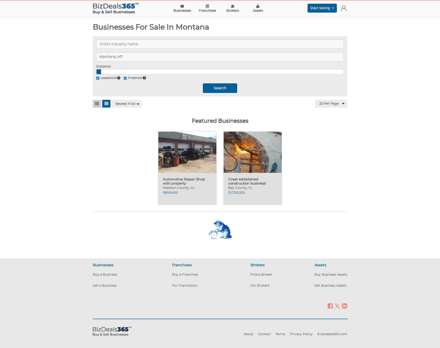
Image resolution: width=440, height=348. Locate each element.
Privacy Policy (301, 334)
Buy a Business (105, 274)
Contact (264, 334)
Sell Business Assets (330, 285)
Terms (280, 334)
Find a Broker (261, 274)
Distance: (103, 66)
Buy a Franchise (185, 274)
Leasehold (108, 78)
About (248, 334)
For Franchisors (184, 285)
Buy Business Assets (330, 274)
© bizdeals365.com (332, 334)
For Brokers (260, 285)
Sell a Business (104, 285)
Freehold (135, 78)
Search (220, 88)
